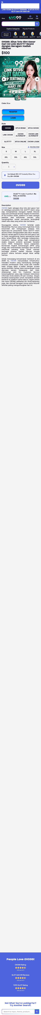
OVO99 (20, 185)
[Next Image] (37, 79)
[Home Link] (15, 17)
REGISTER (13, 112)
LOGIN (13, 118)
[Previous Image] (4, 79)
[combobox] (18, 24)
